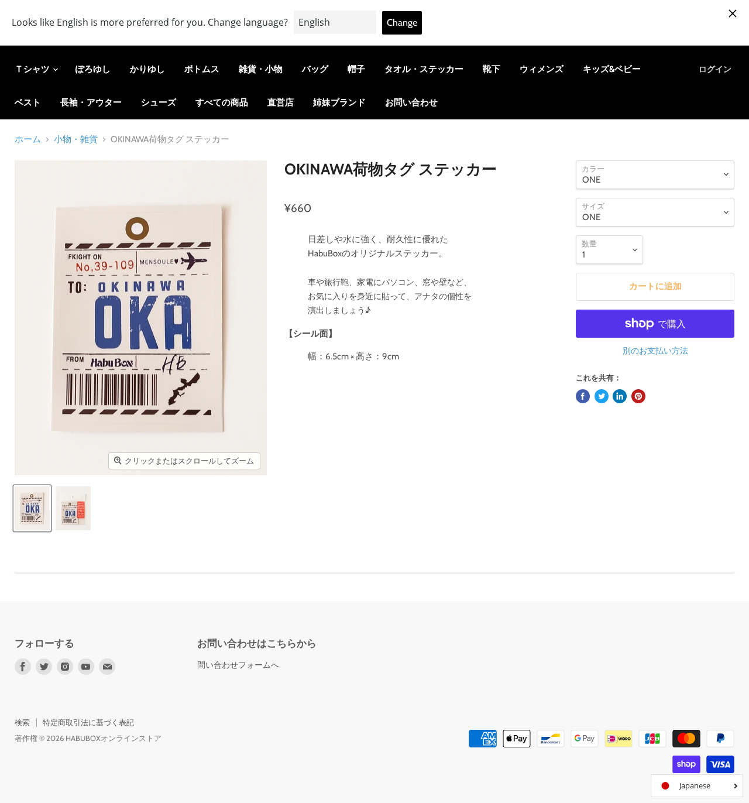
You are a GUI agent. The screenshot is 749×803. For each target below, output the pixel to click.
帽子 (356, 69)
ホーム (28, 140)
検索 (22, 722)
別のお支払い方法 (655, 350)
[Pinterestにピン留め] (638, 396)
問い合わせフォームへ (238, 665)
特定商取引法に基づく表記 (88, 722)
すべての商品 (221, 102)
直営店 (280, 102)
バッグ (315, 69)
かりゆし (147, 69)
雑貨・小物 (261, 69)
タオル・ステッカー (423, 69)
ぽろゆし (93, 69)
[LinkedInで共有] (620, 396)
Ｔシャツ (33, 69)
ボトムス (201, 69)
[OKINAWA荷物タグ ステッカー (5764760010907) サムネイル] (32, 508)
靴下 (491, 69)
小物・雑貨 (76, 140)
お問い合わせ (411, 102)
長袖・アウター (91, 102)
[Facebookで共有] (583, 396)
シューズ (158, 102)
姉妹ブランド (339, 102)
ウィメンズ (542, 69)
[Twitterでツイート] (602, 396)
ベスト (28, 102)
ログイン (715, 69)
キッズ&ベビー (612, 69)
